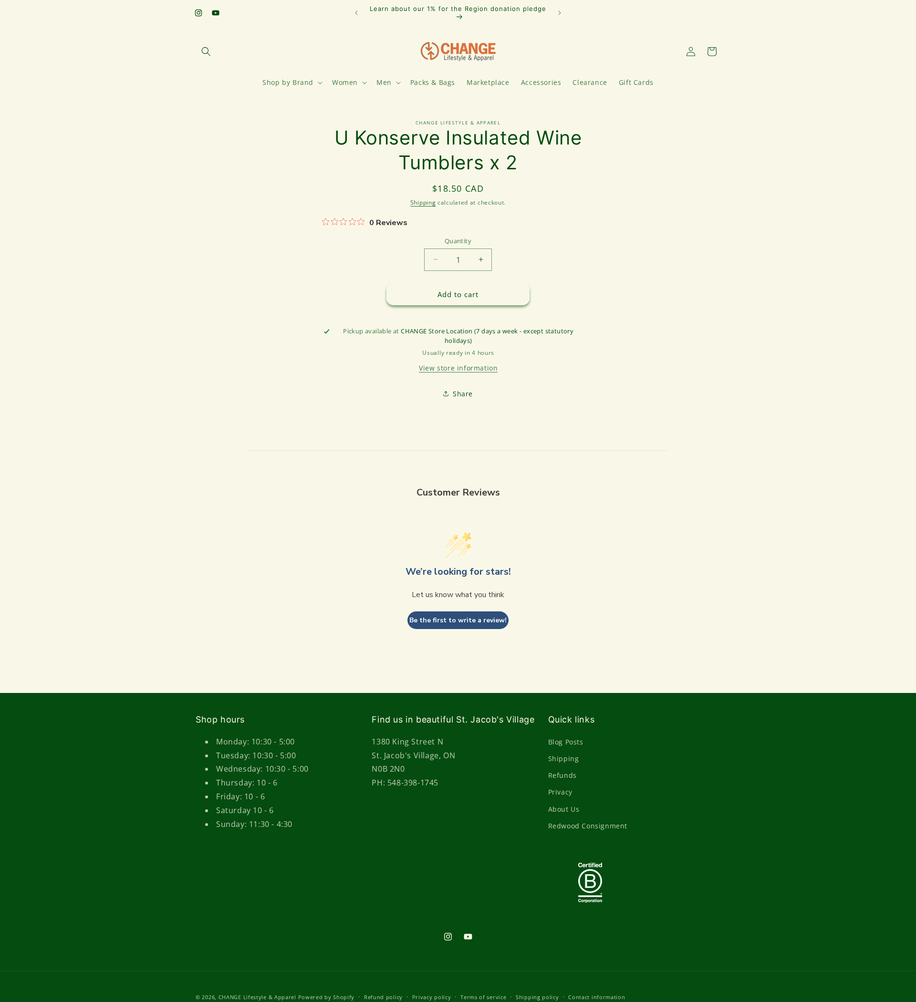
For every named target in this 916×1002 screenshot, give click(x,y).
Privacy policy (431, 996)
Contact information (596, 996)
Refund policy (383, 996)
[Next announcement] (559, 13)
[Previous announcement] (356, 13)
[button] (206, 51)
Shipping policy (537, 996)
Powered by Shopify (326, 997)
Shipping (423, 202)
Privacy (560, 791)
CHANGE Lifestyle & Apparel (257, 997)
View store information (458, 367)
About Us (564, 808)
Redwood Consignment (587, 825)
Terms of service (483, 996)
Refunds (562, 775)
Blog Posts (565, 741)
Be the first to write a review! (458, 620)
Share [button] (463, 393)
